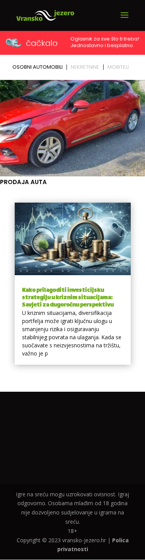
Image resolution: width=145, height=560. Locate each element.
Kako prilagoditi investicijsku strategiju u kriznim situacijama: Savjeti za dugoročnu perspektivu (68, 298)
